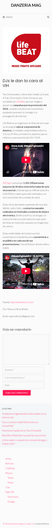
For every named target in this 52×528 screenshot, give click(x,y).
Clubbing (9, 468)
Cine (7, 487)
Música (9, 473)
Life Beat (20, 101)
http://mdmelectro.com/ (21, 302)
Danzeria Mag (26, 5)
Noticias (9, 463)
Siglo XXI (9, 492)
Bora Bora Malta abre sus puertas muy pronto (24, 435)
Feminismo (13, 496)
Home (8, 458)
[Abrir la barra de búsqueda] (48, 17)
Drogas (11, 501)
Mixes (11, 482)
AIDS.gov (7, 183)
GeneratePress (42, 524)
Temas (11, 477)
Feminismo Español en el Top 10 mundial (21, 430)
